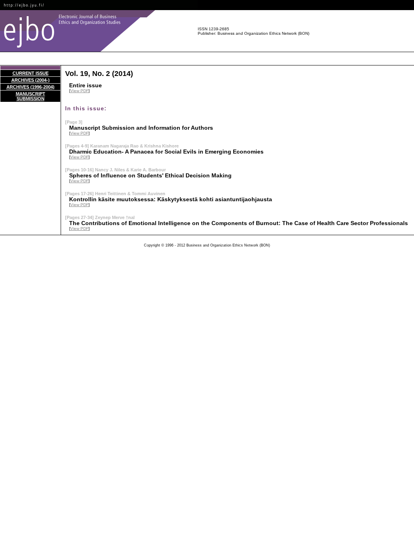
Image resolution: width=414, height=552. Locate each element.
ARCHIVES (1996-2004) (30, 86)
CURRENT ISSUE (31, 73)
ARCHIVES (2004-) (30, 80)
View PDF (79, 90)
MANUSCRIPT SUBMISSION (30, 96)
